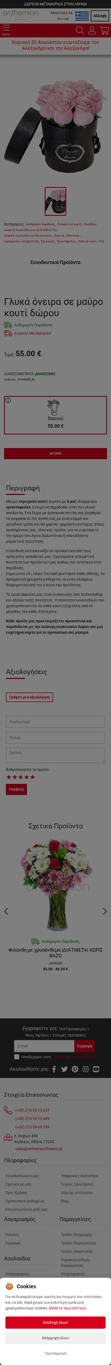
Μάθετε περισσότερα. (68, 1308)
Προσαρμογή (56, 1353)
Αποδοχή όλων (55, 1322)
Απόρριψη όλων (55, 1338)
